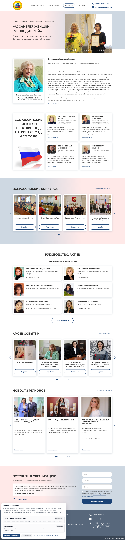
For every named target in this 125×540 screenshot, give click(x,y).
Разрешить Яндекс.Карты (11, 535)
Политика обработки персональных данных (69, 524)
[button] (73, 50)
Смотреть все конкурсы (102, 189)
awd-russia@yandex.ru (103, 7)
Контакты (81, 5)
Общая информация (36, 5)
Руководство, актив (53, 5)
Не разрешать (27, 535)
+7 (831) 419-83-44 (102, 3)
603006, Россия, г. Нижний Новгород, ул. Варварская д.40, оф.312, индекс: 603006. (102, 525)
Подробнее (24, 227)
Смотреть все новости (103, 390)
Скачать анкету (22, 499)
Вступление (69, 5)
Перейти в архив (104, 333)
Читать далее (52, 103)
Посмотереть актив (62, 320)
